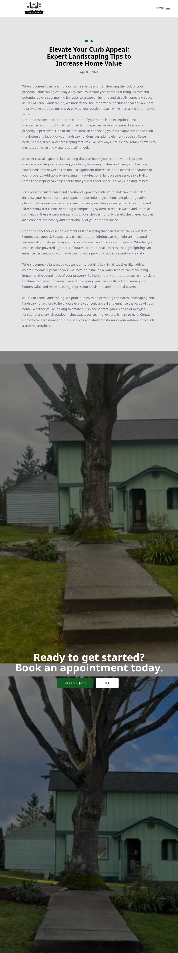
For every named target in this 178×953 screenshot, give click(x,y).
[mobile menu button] (168, 8)
